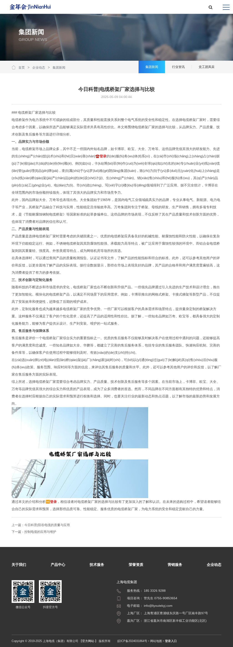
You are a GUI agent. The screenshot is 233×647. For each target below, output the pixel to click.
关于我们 (19, 565)
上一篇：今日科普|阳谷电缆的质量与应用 (41, 525)
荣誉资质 (136, 565)
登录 (103, 156)
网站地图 (156, 640)
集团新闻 (59, 67)
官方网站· (88, 641)
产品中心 (58, 565)
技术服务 (97, 565)
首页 (21, 67)
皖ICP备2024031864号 (132, 640)
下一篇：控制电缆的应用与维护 (34, 532)
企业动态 (38, 67)
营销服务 (175, 565)
